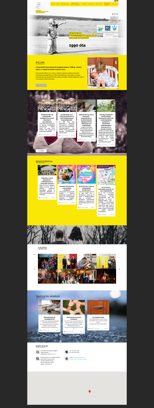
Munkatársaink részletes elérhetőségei (78, 359)
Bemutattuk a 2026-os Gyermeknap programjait (86, 188)
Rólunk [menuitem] (53, 4)
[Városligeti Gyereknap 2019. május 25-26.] (87, 261)
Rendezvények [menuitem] (64, 4)
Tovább (41, 85)
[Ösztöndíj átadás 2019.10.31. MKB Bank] (67, 261)
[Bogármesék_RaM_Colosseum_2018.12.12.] (106, 276)
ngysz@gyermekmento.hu (79, 357)
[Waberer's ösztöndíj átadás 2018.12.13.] (87, 276)
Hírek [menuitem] (57, 4)
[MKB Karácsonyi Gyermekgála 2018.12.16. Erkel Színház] (67, 276)
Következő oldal (119, 269)
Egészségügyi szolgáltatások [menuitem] (75, 4)
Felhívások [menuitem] (91, 4)
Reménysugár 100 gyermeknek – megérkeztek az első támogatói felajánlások (47, 118)
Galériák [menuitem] (84, 4)
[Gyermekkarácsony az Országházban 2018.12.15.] (48, 276)
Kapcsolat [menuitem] (115, 4)
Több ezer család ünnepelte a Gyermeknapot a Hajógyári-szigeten (47, 181)
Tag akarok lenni (98, 317)
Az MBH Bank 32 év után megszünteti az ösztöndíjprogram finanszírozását (67, 117)
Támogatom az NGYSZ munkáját (73, 318)
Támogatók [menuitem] (98, 4)
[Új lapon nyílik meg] (115, 14)
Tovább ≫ (53, 134)
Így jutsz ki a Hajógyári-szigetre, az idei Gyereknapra (106, 189)
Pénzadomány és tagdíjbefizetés (49, 318)
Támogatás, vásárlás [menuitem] (107, 4)
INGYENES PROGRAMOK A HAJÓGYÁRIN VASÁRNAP (66, 188)
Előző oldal (34, 269)
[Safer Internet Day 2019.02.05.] (106, 261)
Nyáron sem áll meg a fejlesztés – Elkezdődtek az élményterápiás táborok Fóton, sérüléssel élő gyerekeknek (86, 120)
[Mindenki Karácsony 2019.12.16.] (48, 261)
